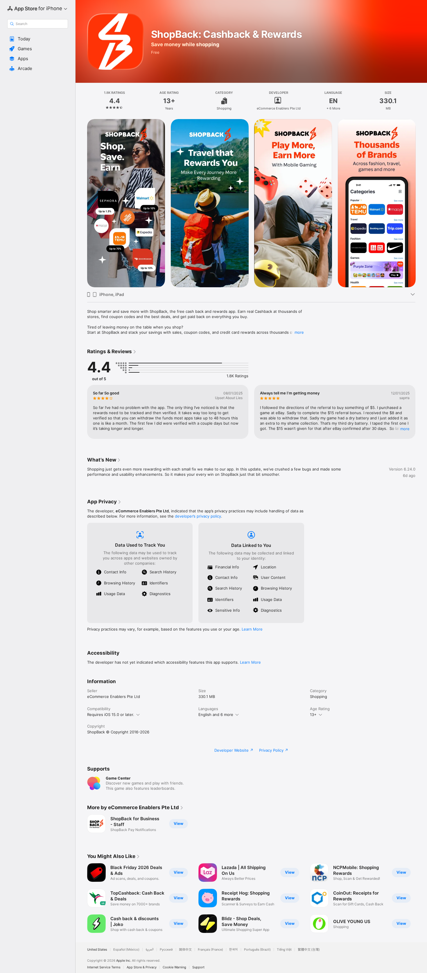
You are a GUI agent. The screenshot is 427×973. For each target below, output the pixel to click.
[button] (38, 39)
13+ (313, 714)
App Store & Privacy (142, 967)
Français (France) (210, 949)
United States (97, 949)
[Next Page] (421, 203)
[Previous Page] (81, 203)
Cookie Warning (174, 967)
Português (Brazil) (257, 949)
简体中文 (185, 949)
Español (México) (126, 949)
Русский (166, 949)
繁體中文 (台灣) (309, 949)
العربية (150, 949)
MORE (405, 428)
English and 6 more (215, 714)
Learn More (252, 629)
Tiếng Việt (284, 949)
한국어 (233, 949)
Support (198, 967)
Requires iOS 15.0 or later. (110, 714)
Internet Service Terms (104, 967)
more (299, 332)
